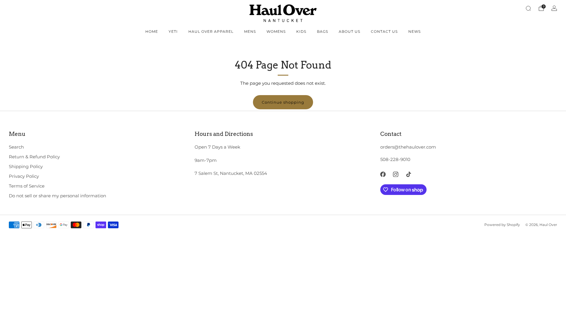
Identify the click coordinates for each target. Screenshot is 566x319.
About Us (349, 31)
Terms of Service (27, 186)
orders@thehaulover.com (408, 147)
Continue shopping (283, 102)
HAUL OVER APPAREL (210, 31)
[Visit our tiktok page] (408, 174)
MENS (250, 31)
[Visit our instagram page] (395, 174)
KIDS (301, 31)
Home (151, 31)
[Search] (528, 8)
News (414, 31)
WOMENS (276, 31)
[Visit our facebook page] (382, 174)
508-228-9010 (395, 159)
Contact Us (384, 31)
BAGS (322, 31)
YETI (173, 31)
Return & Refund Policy (34, 157)
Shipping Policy (26, 166)
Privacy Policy (24, 176)
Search (16, 147)
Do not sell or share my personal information (57, 195)
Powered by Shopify (502, 225)
